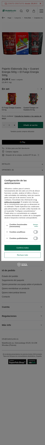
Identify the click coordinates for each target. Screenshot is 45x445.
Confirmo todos (22, 248)
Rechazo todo (22, 255)
